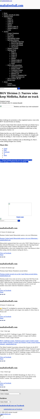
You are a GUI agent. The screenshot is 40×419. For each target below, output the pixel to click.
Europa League (15, 68)
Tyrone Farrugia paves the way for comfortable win (16, 160)
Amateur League (5, 101)
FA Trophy (10, 35)
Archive (6, 31)
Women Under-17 (12, 28)
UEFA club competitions (14, 65)
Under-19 (10, 21)
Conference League (17, 70)
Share (1, 255)
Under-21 (10, 20)
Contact (9, 83)
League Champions (13, 33)
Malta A (9, 18)
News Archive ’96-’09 (14, 78)
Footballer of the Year (17, 41)
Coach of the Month (17, 45)
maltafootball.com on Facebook (12, 406)
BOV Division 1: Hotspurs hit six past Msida (14, 162)
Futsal (9, 30)
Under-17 (10, 23)
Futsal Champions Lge (17, 77)
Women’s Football (12, 48)
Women (9, 25)
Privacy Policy (11, 85)
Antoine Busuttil (17, 103)
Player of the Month (17, 43)
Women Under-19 (12, 26)
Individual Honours (13, 40)
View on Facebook (5, 253)
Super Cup (10, 36)
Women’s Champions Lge (18, 75)
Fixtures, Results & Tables (11, 15)
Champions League (17, 67)
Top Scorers (14, 46)
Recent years (11, 80)
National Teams (8, 16)
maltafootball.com (11, 5)
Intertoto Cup (15, 73)
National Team (11, 50)
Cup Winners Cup (16, 72)
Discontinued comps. (13, 38)
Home (5, 13)
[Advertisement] (20, 183)
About (5, 82)
